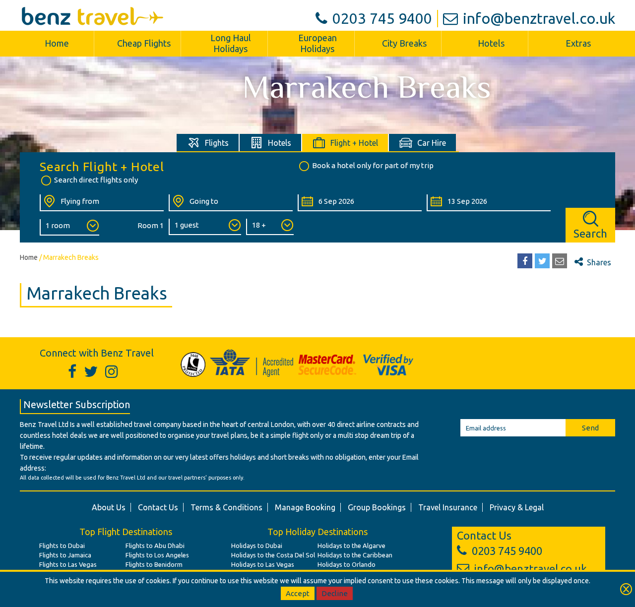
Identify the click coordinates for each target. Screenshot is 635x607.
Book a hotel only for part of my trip (373, 165)
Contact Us (158, 507)
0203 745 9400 (382, 18)
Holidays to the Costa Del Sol (273, 554)
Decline (334, 593)
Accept (298, 593)
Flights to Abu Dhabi (155, 545)
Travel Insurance (447, 507)
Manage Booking (305, 507)
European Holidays (317, 43)
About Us (109, 507)
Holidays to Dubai (256, 545)
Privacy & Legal (517, 507)
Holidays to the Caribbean (355, 554)
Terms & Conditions (226, 507)
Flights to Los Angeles (157, 554)
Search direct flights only (96, 180)
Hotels (491, 43)
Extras (578, 43)
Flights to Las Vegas (68, 564)
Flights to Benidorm (154, 564)
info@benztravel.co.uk (539, 18)
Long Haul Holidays (230, 43)
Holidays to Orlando (347, 564)
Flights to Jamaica (65, 554)
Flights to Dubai (62, 545)
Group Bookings (377, 507)
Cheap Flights (144, 43)
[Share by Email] (559, 261)
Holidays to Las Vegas (262, 564)
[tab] (208, 142)
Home (57, 43)
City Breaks (404, 43)
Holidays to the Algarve (351, 545)
